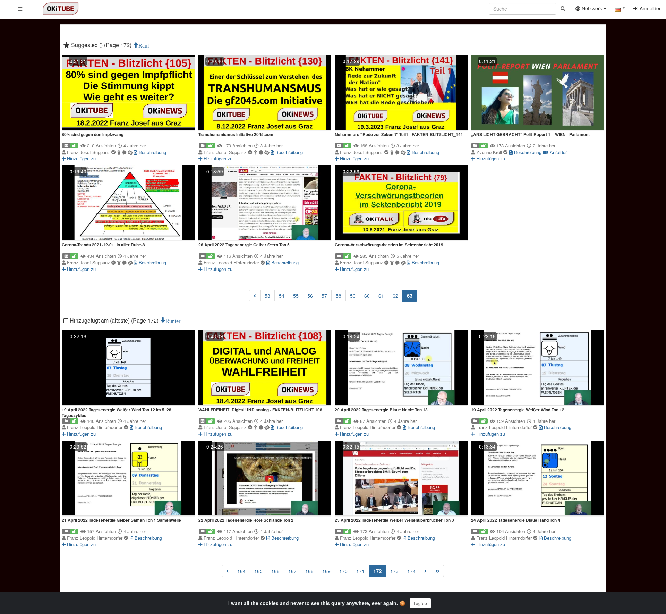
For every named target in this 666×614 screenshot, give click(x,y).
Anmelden (650, 8)
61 (381, 295)
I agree (420, 603)
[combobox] (619, 10)
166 (275, 571)
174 (411, 571)
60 (367, 295)
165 (258, 571)
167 (292, 571)
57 (324, 295)
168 (309, 571)
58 (338, 295)
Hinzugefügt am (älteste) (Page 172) (114, 320)
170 (343, 571)
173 (394, 571)
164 (241, 571)
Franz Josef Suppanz (89, 152)
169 (326, 571)
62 (395, 295)
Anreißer (557, 152)
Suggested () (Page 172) (101, 45)
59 (353, 295)
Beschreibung (151, 152)
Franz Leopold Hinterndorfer (232, 262)
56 (310, 295)
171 (360, 571)
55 (296, 295)
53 (267, 295)
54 (281, 295)
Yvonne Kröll (489, 152)
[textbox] (619, 9)
